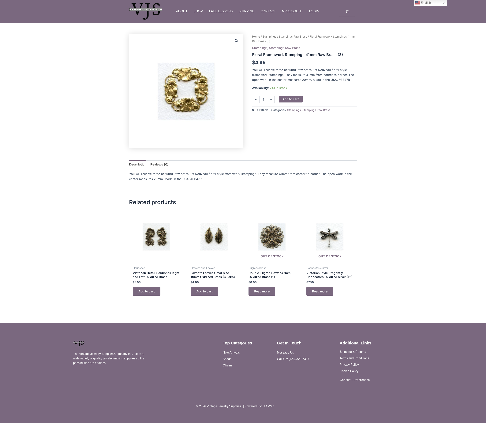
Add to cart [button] (146, 291)
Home (256, 36)
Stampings (269, 36)
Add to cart (290, 99)
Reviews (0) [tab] (159, 164)
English (425, 2)
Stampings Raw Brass (293, 36)
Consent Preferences (355, 380)
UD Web (268, 406)
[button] (236, 40)
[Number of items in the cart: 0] (347, 11)
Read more (262, 291)
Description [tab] (137, 164)
